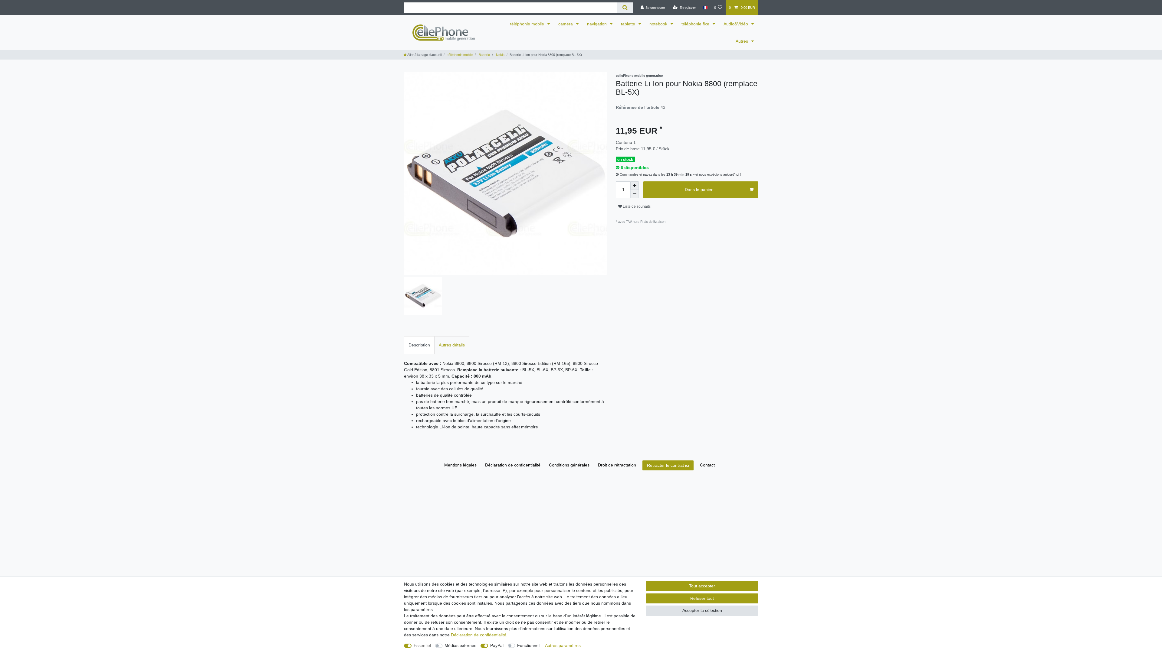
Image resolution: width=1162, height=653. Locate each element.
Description (419, 345)
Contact (707, 465)
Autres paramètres (563, 645)
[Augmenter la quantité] (634, 185)
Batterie (484, 55)
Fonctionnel (528, 645)
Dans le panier (699, 189)
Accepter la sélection (702, 610)
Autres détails (452, 345)
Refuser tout (702, 598)
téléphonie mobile (527, 23)
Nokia (499, 55)
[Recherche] (624, 7)
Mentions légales (460, 465)
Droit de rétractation (617, 465)
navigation (597, 23)
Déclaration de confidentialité (512, 465)
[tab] (419, 345)
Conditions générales (569, 465)
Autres (742, 41)
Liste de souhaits (636, 206)
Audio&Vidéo (736, 23)
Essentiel (422, 645)
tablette (628, 23)
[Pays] (705, 7)
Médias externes (460, 645)
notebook (658, 23)
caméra (566, 23)
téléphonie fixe (696, 23)
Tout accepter (702, 585)
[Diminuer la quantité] (634, 194)
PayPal (497, 645)
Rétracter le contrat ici (668, 465)
